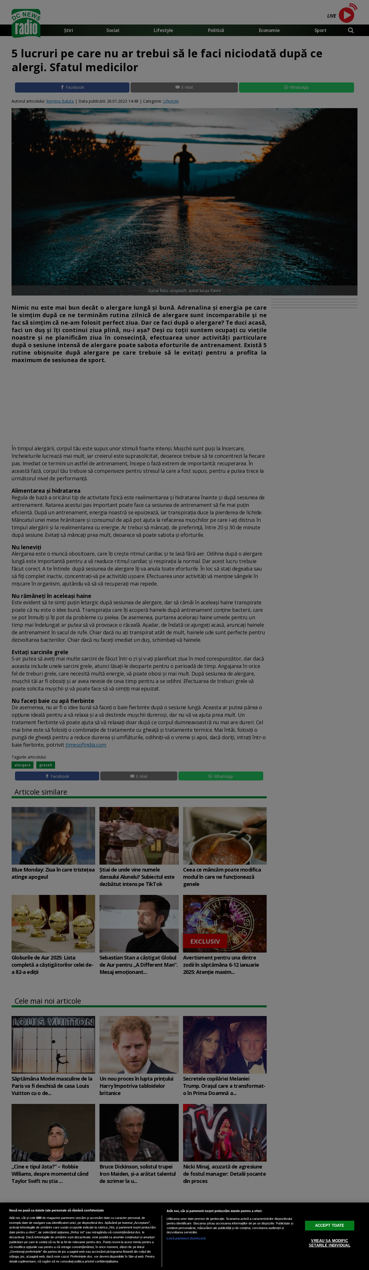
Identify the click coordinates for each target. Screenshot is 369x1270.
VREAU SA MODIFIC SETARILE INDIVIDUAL (329, 1243)
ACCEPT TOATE (329, 1225)
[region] (184, 1236)
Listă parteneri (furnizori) (186, 1238)
